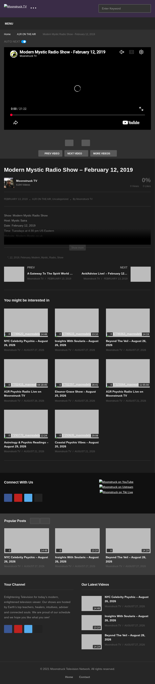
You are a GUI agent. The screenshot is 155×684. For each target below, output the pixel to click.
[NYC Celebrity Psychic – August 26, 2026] (26, 323)
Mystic (44, 257)
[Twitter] (28, 498)
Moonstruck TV (26, 180)
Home (69, 677)
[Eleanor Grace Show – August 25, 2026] (77, 373)
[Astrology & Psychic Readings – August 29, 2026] (26, 424)
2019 (16, 257)
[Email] (38, 498)
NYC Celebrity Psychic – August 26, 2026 (26, 559)
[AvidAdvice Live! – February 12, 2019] (116, 278)
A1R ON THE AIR (41, 199)
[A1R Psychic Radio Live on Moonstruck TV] (26, 373)
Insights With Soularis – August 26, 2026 (77, 559)
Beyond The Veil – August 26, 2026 (126, 559)
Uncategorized (60, 199)
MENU (9, 23)
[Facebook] (8, 498)
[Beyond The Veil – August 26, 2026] (128, 323)
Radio (52, 257)
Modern (35, 257)
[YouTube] (18, 498)
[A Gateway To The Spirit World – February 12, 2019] (38, 278)
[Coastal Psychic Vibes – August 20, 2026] (77, 424)
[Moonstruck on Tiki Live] (116, 492)
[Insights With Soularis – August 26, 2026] (77, 323)
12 (11, 257)
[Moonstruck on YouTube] (116, 481)
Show (60, 257)
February (25, 257)
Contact (84, 677)
